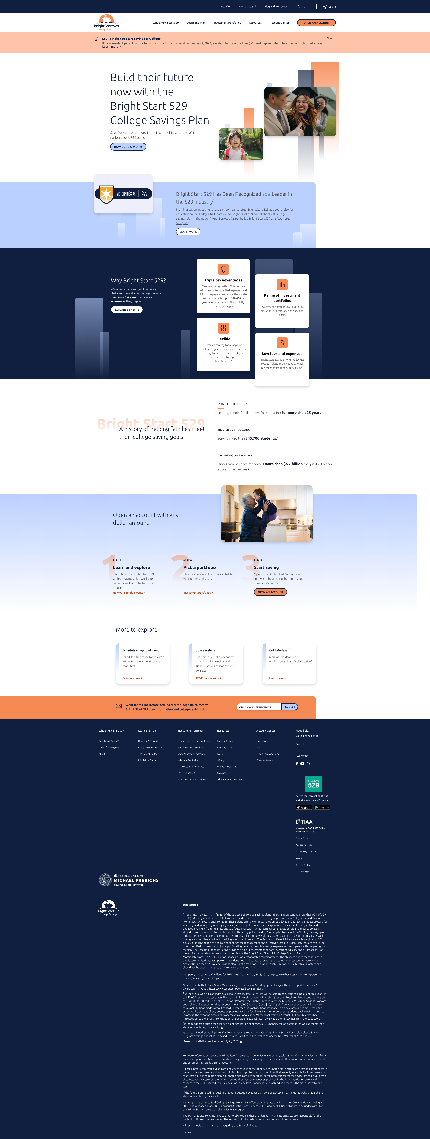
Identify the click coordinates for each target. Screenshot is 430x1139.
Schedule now (131, 678)
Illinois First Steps (147, 760)
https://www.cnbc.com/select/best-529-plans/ (236, 988)
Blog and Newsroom (276, 6)
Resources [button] (255, 22)
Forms (259, 747)
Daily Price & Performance (191, 766)
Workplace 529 (247, 6)
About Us (103, 753)
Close (329, 38)
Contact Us (301, 744)
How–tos (261, 741)
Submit (290, 706)
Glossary (221, 773)
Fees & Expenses (186, 773)
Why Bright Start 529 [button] (166, 22)
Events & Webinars (226, 766)
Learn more (110, 46)
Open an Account (317, 22)
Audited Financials (304, 845)
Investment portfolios (197, 592)
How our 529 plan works (128, 592)
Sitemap (299, 858)
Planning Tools (224, 747)
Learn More (188, 231)
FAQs (220, 753)
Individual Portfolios (188, 760)
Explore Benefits (127, 309)
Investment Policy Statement (192, 779)
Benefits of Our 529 (109, 741)
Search (306, 6)
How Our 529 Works (128, 146)
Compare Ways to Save (150, 747)
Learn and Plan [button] (196, 22)
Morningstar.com (291, 960)
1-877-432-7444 (309, 736)
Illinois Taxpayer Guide (268, 753)
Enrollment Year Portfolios (191, 747)
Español (225, 6)
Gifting (220, 760)
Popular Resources (226, 741)
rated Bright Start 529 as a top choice (264, 209)
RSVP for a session (207, 678)
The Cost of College (148, 753)
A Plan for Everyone (109, 747)
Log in (332, 6)
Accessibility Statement (306, 851)
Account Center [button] (279, 22)
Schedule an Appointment (230, 779)
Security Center (303, 865)
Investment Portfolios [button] (227, 22)
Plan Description (303, 872)
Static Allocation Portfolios (191, 753)
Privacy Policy (302, 838)
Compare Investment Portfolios (194, 741)
